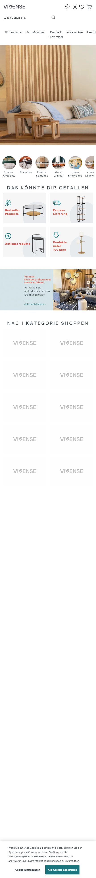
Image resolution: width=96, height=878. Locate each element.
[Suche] (53, 17)
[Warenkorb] (89, 7)
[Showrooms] (67, 7)
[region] (48, 859)
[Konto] (75, 7)
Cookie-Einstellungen (27, 869)
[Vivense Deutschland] (14, 7)
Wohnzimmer (14, 32)
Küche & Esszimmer (56, 34)
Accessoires (75, 32)
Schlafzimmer (36, 32)
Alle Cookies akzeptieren (62, 869)
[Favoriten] (81, 7)
